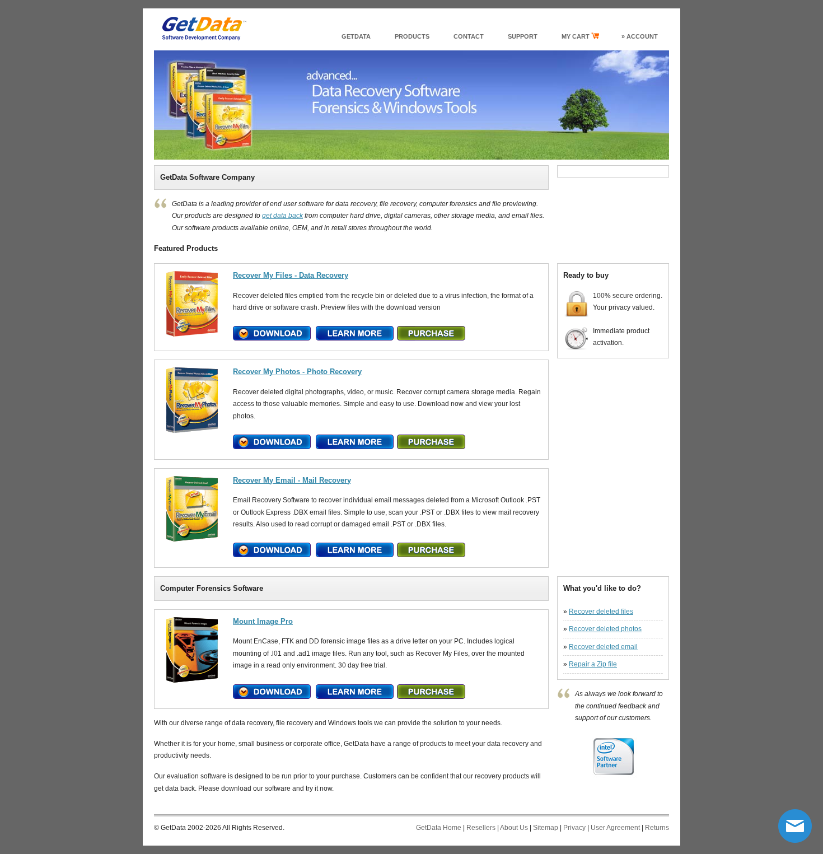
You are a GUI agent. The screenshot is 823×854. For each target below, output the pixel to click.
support (522, 36)
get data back (282, 216)
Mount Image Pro (263, 621)
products (412, 36)
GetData (356, 36)
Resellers (480, 828)
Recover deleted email (603, 647)
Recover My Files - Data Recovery (290, 275)
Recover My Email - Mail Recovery (292, 480)
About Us (514, 828)
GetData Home (438, 828)
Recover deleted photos (605, 629)
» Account (639, 36)
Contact (468, 36)
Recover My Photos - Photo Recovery (297, 371)
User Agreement (615, 828)
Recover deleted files (601, 611)
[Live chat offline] (795, 826)
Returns (657, 828)
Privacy (574, 828)
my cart (576, 36)
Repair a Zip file (593, 664)
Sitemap (545, 828)
